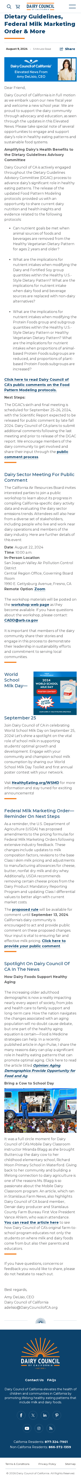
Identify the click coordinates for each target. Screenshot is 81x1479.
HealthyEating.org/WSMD (35, 783)
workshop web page (30, 605)
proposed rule (25, 909)
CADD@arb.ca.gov (21, 620)
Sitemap (70, 1464)
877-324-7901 (56, 1442)
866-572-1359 (60, 1447)
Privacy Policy (47, 1464)
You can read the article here (31, 1222)
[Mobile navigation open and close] (72, 6)
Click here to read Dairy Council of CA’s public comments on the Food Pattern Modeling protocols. (37, 385)
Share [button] (70, 49)
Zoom (39, 589)
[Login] (17, 6)
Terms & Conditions (17, 1464)
